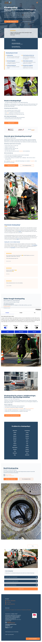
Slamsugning (7, 609)
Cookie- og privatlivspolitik (9, 634)
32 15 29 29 (14, 40)
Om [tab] (34, 312)
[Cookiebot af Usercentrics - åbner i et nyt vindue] (36, 309)
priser (20, 231)
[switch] (15, 327)
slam (23, 14)
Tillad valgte (21, 331)
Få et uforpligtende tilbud (27, 21)
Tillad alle (34, 331)
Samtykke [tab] (7, 312)
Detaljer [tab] (21, 312)
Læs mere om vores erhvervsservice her (12, 415)
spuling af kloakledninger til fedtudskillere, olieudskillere (14, 408)
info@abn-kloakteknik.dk (9, 475)
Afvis (8, 331)
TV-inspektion (34, 245)
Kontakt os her (21, 588)
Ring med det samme (11, 165)
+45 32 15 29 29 (8, 474)
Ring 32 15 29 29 (11, 122)
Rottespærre (29, 609)
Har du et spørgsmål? (33, 638)
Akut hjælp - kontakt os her (11, 21)
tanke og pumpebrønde (30, 408)
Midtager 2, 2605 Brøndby (11, 600)
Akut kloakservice (18, 609)
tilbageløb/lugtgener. (7, 306)
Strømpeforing (24, 609)
